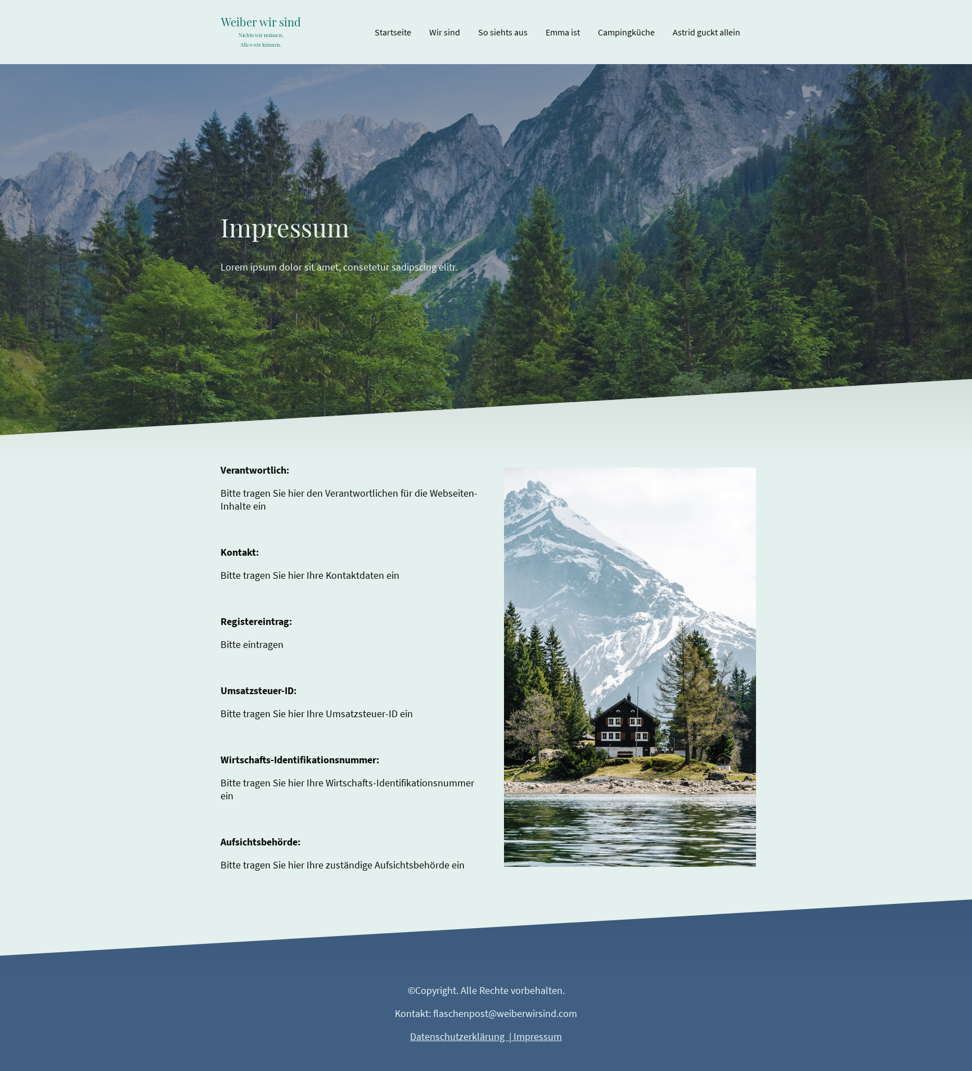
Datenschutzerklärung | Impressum (486, 1036)
